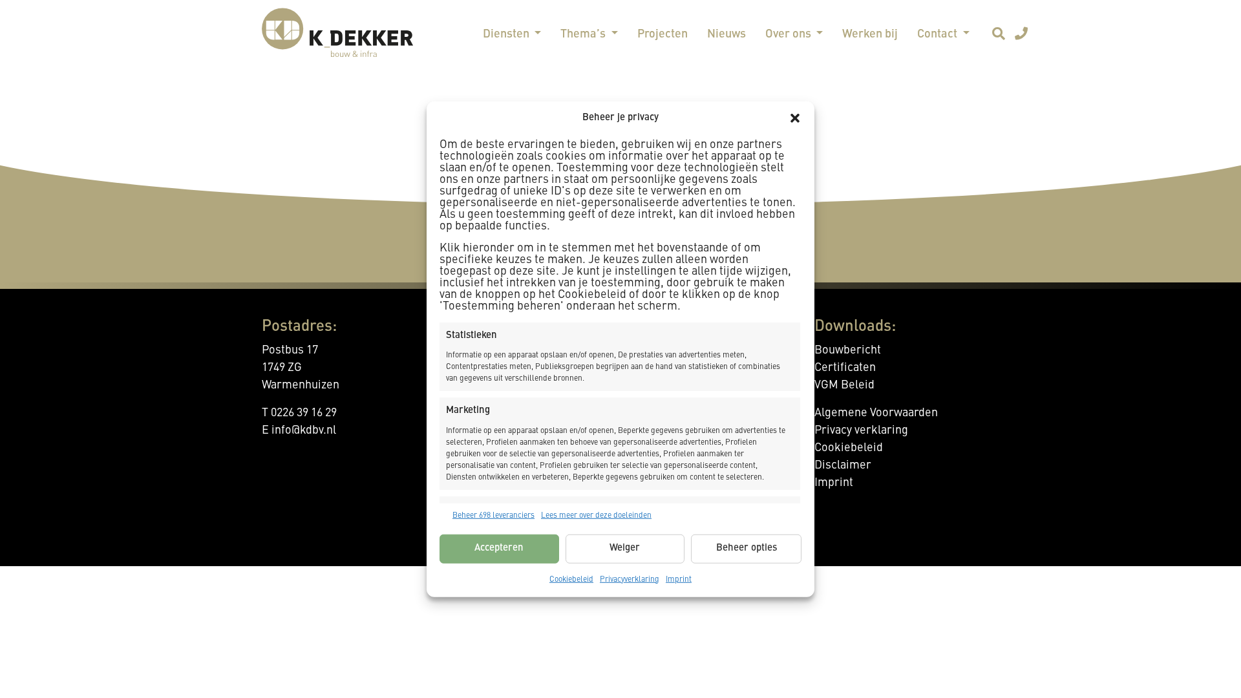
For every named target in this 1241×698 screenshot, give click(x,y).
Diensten (507, 34)
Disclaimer (842, 465)
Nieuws (726, 34)
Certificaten (845, 368)
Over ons (789, 34)
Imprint (679, 579)
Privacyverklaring (629, 579)
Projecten (662, 34)
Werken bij (870, 34)
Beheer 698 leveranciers (493, 515)
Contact (938, 34)
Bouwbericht (847, 350)
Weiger (625, 548)
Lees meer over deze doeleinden (596, 515)
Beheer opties (746, 548)
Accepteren (499, 548)
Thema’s (584, 34)
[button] (795, 118)
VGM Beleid (844, 385)
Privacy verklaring (861, 430)
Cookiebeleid (571, 579)
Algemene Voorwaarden (876, 413)
